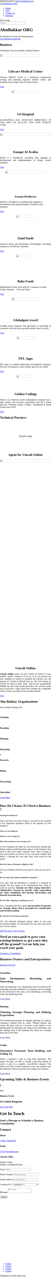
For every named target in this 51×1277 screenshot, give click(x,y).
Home (8, 8)
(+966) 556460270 (8, 1141)
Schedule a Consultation (10, 953)
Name (2, 1169)
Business (9, 15)
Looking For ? (6, 1184)
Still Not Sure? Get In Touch (12, 931)
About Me (16, 39)
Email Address (6, 1179)
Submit (4, 1197)
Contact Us (10, 13)
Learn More (5, 797)
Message (3, 1192)
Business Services (7, 965)
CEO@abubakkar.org (9, 1151)
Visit (2, 87)
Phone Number (6, 1174)
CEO (7, 11)
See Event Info (6, 1107)
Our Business (6, 39)
